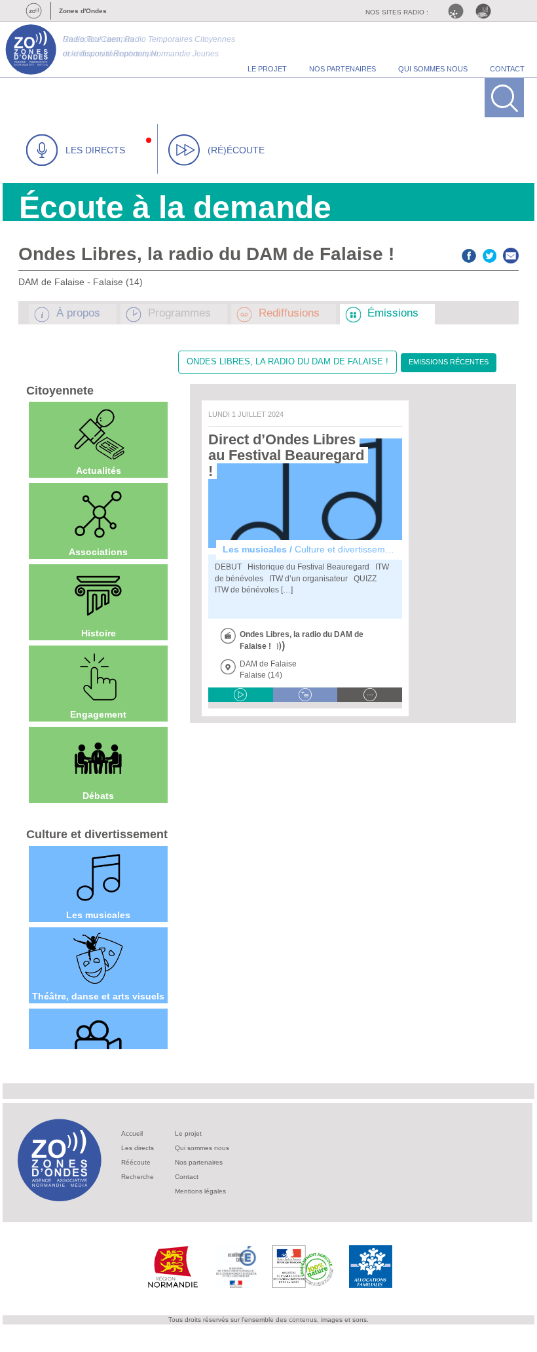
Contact (186, 1176)
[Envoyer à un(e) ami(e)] (511, 254)
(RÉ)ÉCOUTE (236, 150)
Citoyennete (60, 390)
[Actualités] (98, 433)
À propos (78, 313)
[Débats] (98, 758)
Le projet (188, 1133)
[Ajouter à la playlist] (305, 694)
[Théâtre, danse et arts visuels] (98, 958)
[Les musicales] (98, 877)
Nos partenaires (199, 1162)
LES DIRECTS (95, 150)
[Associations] (98, 514)
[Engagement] (98, 677)
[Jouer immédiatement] (240, 694)
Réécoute (136, 1162)
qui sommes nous (433, 69)
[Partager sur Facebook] (469, 254)
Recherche (137, 1176)
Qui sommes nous (202, 1147)
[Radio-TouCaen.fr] (486, 11)
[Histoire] (98, 595)
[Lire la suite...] (369, 694)
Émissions (392, 313)
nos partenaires (342, 69)
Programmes (179, 313)
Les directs (137, 1147)
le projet (267, 69)
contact (507, 69)
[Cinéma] (98, 1040)
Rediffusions (289, 313)
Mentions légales (200, 1191)
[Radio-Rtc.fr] (459, 11)
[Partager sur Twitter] (490, 254)
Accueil (132, 1133)
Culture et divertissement (97, 834)
